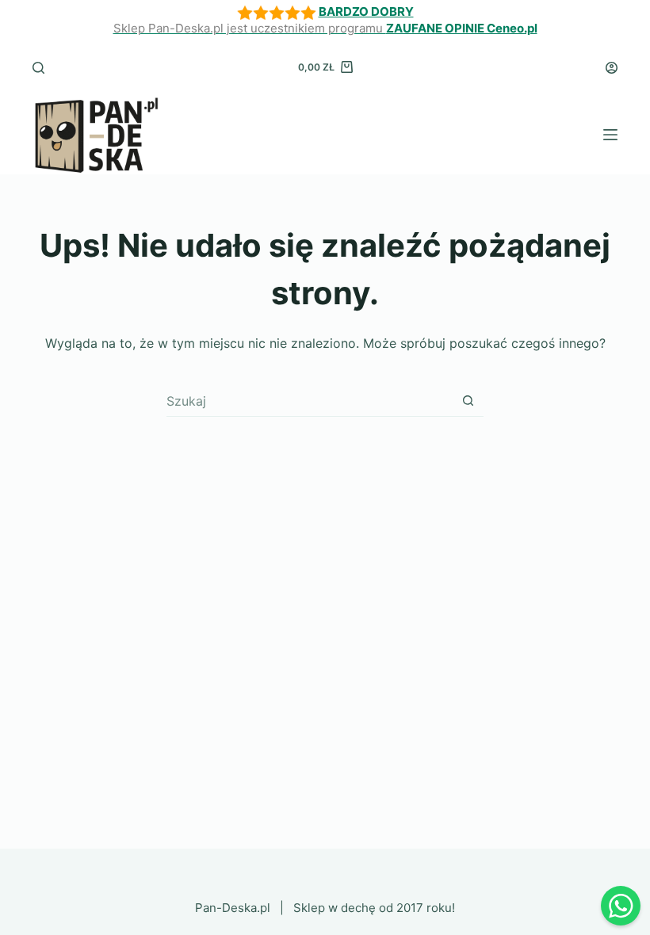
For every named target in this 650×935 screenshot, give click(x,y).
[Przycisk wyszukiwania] (468, 400)
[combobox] (309, 401)
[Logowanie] (612, 68)
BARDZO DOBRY (366, 11)
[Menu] (610, 135)
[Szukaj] (38, 68)
